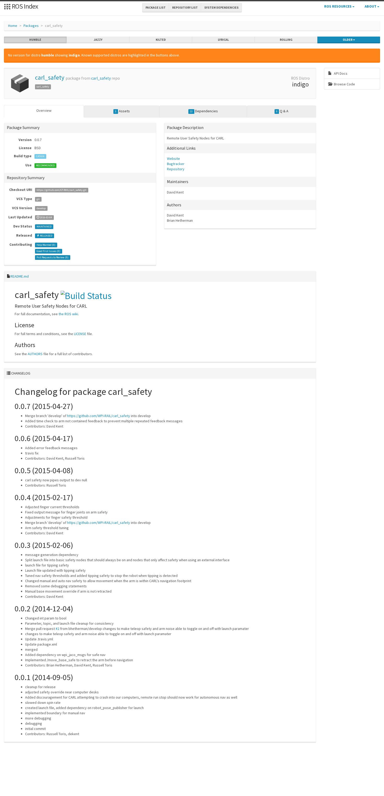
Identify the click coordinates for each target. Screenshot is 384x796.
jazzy (98, 40)
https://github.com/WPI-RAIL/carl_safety (98, 415)
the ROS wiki (68, 314)
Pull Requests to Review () (52, 257)
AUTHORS (35, 354)
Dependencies (204, 111)
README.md (19, 276)
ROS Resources (338, 6)
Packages (31, 25)
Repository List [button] (185, 7)
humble (35, 40)
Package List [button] (156, 7)
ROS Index (24, 6)
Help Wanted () (46, 245)
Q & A (282, 111)
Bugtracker (175, 163)
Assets (122, 111)
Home (12, 25)
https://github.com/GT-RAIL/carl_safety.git (61, 190)
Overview (43, 110)
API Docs (340, 73)
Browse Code (344, 84)
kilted (161, 40)
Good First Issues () (48, 251)
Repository (175, 169)
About (371, 6)
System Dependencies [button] (221, 7)
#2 (57, 628)
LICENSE (80, 333)
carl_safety (49, 77)
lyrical (223, 40)
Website (173, 158)
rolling (286, 40)
